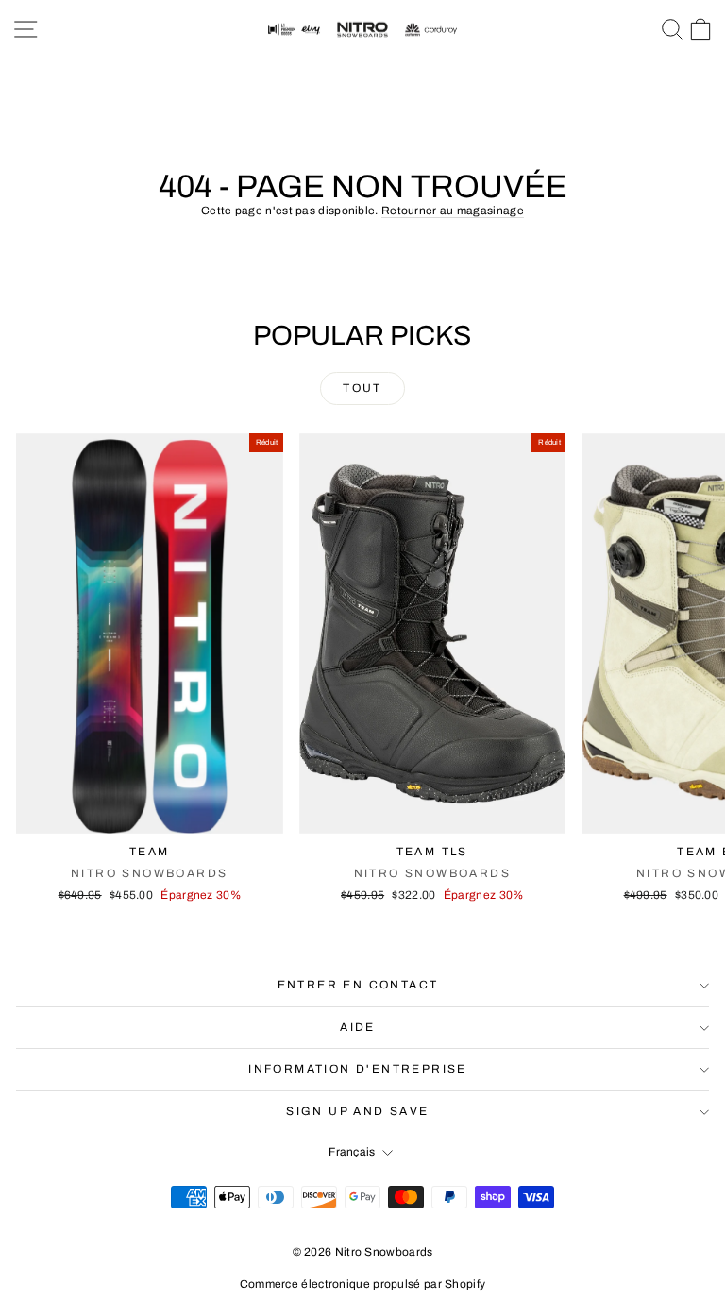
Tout (362, 388)
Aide (358, 1027)
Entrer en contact (358, 984)
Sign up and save (357, 1111)
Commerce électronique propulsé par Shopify (363, 1284)
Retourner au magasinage (452, 210)
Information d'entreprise (357, 1068)
